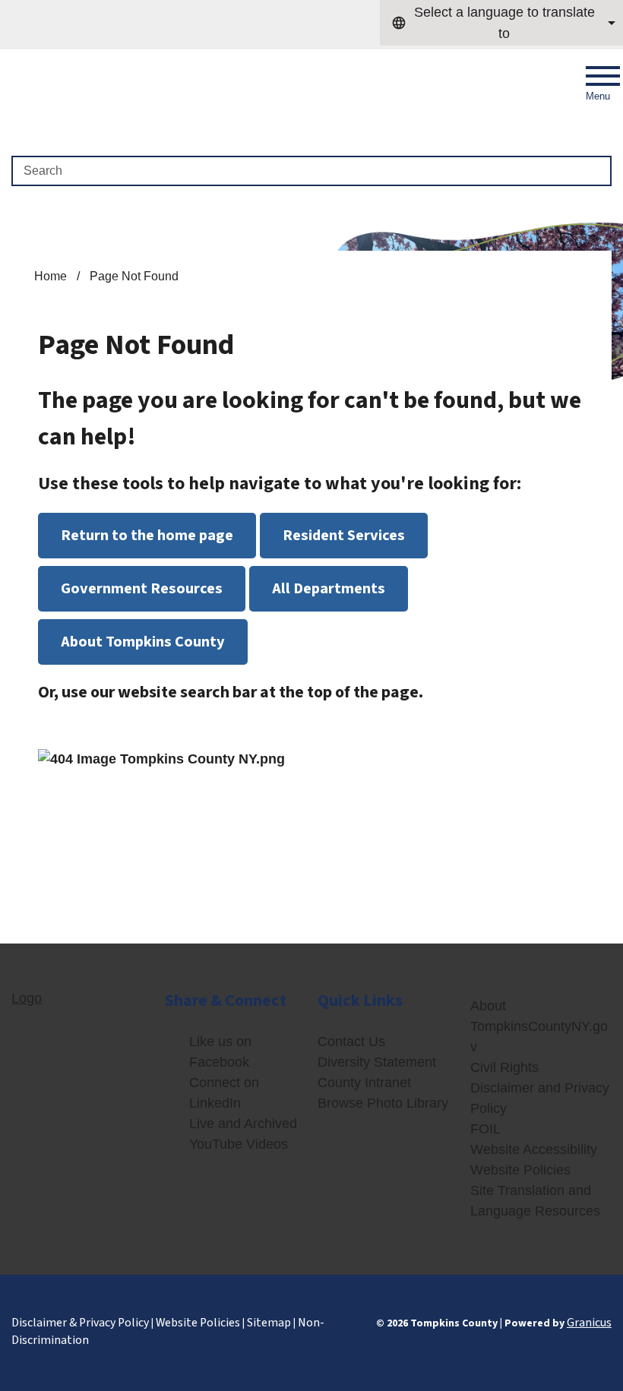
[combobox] (501, 23)
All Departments (328, 588)
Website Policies (520, 1170)
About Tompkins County (143, 642)
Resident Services (344, 535)
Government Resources (142, 588)
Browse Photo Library (383, 1103)
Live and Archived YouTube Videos (243, 1134)
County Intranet (364, 1082)
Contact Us (351, 1041)
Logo (26, 998)
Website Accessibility (533, 1149)
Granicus (589, 1322)
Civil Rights (504, 1067)
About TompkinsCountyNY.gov (539, 1026)
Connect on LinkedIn (224, 1093)
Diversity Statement (377, 1062)
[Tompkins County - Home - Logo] (56, 102)
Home (50, 276)
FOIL (485, 1129)
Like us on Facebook (220, 1052)
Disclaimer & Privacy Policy (80, 1322)
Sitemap (269, 1322)
